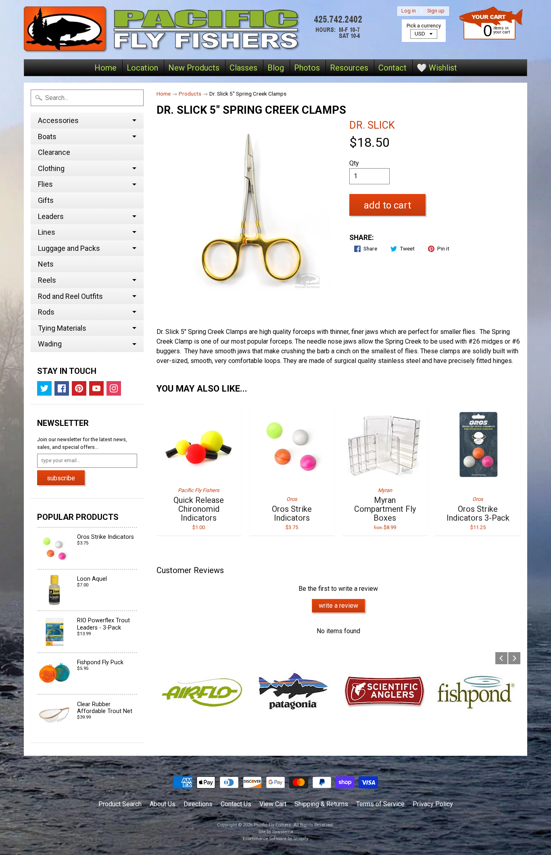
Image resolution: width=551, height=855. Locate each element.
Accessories (58, 120)
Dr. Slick (372, 125)
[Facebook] (61, 388)
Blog (275, 68)
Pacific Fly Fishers (272, 825)
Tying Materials (62, 328)
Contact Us (236, 804)
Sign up (436, 11)
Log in (408, 11)
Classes (243, 68)
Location (142, 68)
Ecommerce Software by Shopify (275, 838)
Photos (307, 68)
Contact (392, 68)
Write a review (338, 605)
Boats (47, 136)
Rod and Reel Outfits (70, 296)
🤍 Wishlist (437, 68)
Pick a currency (424, 26)
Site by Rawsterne (275, 831)
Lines (46, 232)
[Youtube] (96, 388)
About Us (162, 804)
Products (190, 93)
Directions (198, 804)
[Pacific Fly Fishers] (195, 29)
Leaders (51, 216)
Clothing (51, 168)
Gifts (46, 200)
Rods (46, 312)
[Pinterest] (79, 388)
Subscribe (61, 478)
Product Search (120, 804)
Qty (354, 163)
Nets (46, 264)
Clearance (54, 152)
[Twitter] (44, 388)
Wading (50, 344)
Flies (45, 184)
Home (105, 68)
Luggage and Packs (69, 248)
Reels (47, 280)
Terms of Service (380, 804)
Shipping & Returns (321, 804)
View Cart (272, 804)
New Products (193, 68)
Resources (349, 68)
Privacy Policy (433, 804)
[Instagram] (113, 388)
